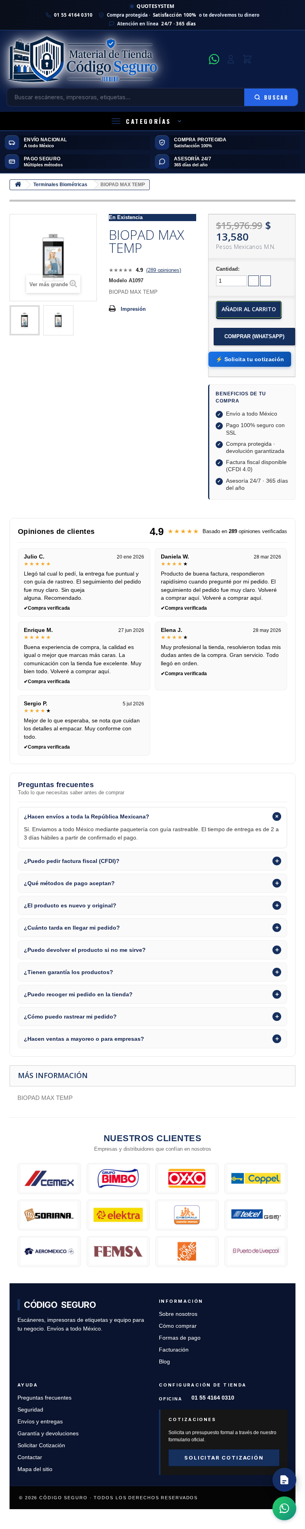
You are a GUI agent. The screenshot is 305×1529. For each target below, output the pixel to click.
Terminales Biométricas (60, 184)
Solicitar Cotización (41, 1445)
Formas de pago (180, 1338)
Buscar (276, 97)
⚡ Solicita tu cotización (250, 359)
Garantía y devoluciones (48, 1434)
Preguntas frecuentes (44, 1398)
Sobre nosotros (178, 1314)
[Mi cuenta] (231, 59)
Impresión (133, 309)
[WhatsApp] (214, 59)
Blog (164, 1362)
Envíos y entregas (40, 1422)
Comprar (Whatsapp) (254, 336)
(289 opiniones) (163, 270)
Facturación (174, 1350)
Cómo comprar (178, 1326)
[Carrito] (247, 59)
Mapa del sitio (34, 1469)
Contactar (29, 1457)
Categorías (148, 121)
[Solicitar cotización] (284, 1480)
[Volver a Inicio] (17, 185)
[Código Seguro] (105, 59)
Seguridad (30, 1410)
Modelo (118, 280)
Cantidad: (227, 269)
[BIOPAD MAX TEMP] (24, 320)
